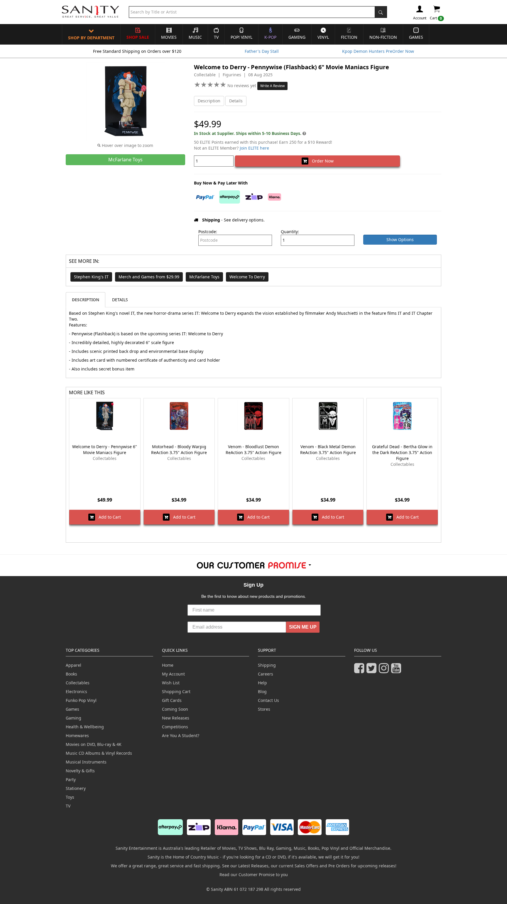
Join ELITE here (254, 148)
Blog (262, 691)
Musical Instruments (86, 762)
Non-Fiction (383, 37)
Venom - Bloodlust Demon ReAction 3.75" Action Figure (253, 449)
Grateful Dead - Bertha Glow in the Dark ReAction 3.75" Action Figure (402, 452)
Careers (265, 674)
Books (71, 674)
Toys (70, 797)
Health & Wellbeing (85, 726)
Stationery (76, 788)
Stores (264, 709)
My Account (173, 674)
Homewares (77, 735)
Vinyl (323, 37)
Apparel (73, 665)
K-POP (270, 37)
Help (262, 682)
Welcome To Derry (247, 277)
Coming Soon (175, 709)
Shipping (267, 665)
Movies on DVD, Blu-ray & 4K (93, 744)
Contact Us (268, 700)
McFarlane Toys (204, 277)
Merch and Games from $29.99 (149, 277)
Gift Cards (172, 700)
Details (236, 101)
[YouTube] (397, 670)
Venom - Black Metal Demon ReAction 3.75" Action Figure (328, 449)
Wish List (171, 682)
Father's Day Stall (262, 51)
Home (167, 665)
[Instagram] (385, 670)
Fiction (349, 37)
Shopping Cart (176, 691)
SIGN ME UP (303, 626)
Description (209, 101)
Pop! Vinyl (241, 37)
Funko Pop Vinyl (81, 700)
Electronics (76, 691)
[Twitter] (372, 670)
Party (71, 779)
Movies (169, 37)
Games (416, 37)
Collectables (77, 682)
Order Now (321, 161)
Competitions (175, 726)
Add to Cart (108, 517)
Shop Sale (137, 37)
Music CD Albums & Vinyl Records (99, 753)
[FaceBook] (360, 670)
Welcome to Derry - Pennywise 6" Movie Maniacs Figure (104, 449)
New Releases (175, 718)
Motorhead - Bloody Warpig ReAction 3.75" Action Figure (179, 449)
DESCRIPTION (85, 299)
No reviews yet (242, 85)
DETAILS (120, 299)
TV (216, 37)
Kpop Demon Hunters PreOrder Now (378, 51)
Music (195, 37)
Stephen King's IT (91, 277)
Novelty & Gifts (80, 770)
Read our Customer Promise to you (253, 874)
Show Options (400, 239)
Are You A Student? (180, 735)
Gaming (296, 37)
